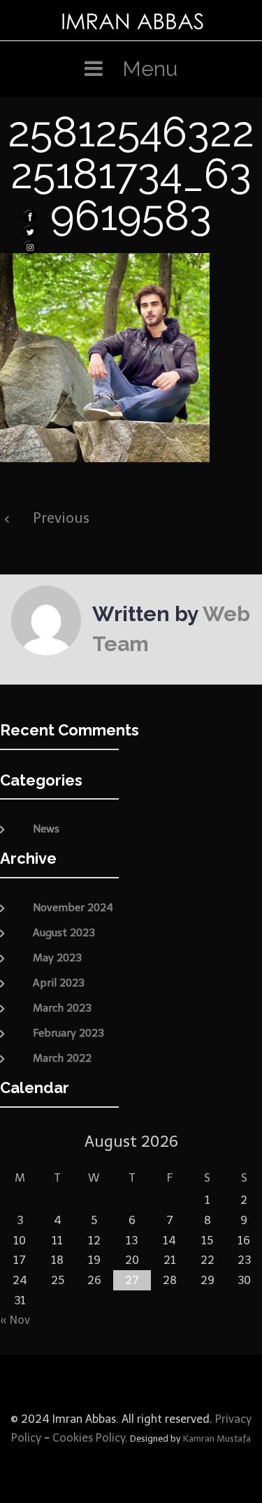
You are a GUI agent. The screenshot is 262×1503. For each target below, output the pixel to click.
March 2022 (62, 1058)
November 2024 (73, 907)
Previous (61, 518)
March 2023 (62, 1008)
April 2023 (59, 983)
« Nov (15, 1320)
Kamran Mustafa (217, 1438)
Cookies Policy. (90, 1437)
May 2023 (57, 958)
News (46, 829)
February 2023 (68, 1033)
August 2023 (64, 932)
